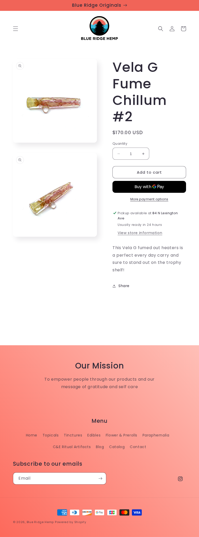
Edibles (94, 435)
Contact (138, 446)
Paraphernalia (156, 435)
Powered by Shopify (70, 522)
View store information (140, 232)
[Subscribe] (100, 478)
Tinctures (73, 435)
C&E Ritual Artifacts (72, 446)
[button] (15, 28)
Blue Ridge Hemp (40, 522)
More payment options (149, 199)
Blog (100, 446)
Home (31, 435)
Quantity (119, 143)
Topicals (50, 435)
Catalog (117, 446)
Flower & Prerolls (121, 435)
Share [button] (124, 285)
